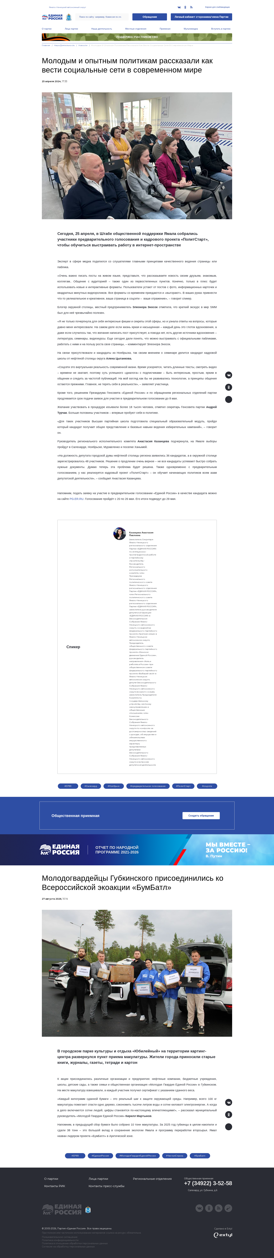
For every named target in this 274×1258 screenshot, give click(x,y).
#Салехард (91, 786)
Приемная (165, 28)
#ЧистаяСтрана (174, 1155)
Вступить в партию (221, 28)
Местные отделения (135, 28)
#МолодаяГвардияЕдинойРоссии (138, 1155)
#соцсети (207, 786)
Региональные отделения (152, 1179)
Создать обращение (201, 815)
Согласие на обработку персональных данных (68, 1246)
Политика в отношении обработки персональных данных (75, 1243)
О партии (47, 28)
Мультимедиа (191, 28)
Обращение (150, 16)
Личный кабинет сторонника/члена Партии (201, 16)
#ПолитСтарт (183, 786)
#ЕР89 (68, 786)
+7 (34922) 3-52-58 (208, 1183)
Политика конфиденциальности (60, 1240)
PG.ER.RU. (77, 499)
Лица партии (71, 28)
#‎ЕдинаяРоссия (100, 1155)
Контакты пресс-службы (106, 1186)
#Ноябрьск (114, 786)
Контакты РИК (54, 1186)
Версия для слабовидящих (217, 7)
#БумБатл (199, 1155)
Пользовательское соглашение (60, 1237)
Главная (46, 45)
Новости (83, 45)
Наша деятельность (101, 28)
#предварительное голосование (148, 786)
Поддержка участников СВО (137, 37)
